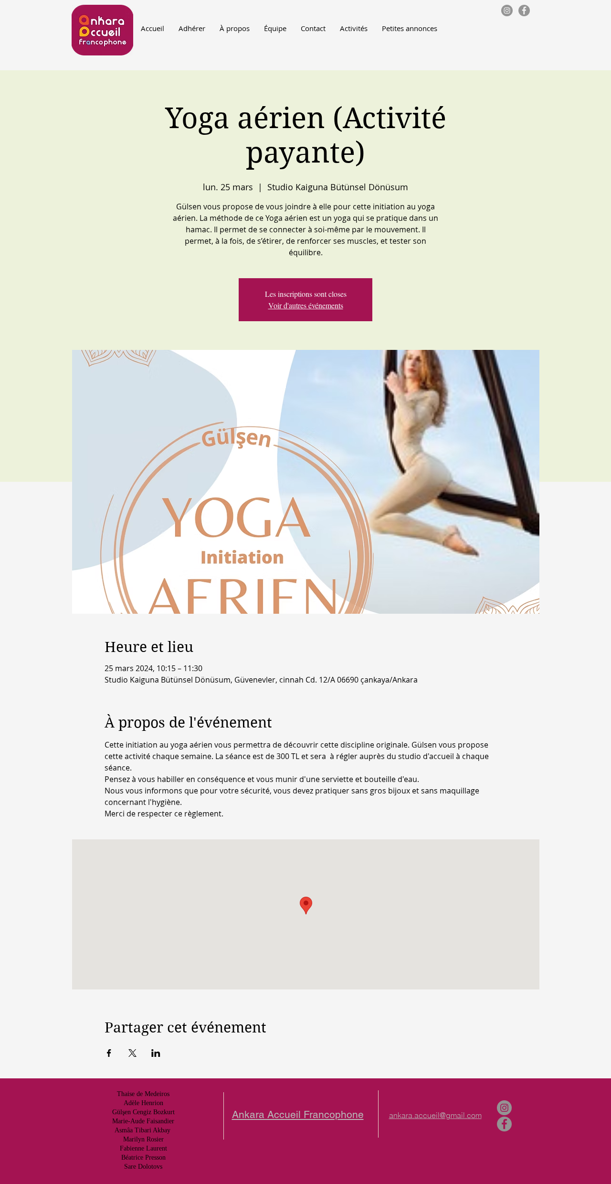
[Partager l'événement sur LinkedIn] (155, 1053)
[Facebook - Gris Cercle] (524, 10)
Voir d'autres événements (305, 305)
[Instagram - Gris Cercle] (507, 10)
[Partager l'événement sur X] (132, 1053)
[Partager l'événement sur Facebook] (109, 1053)
